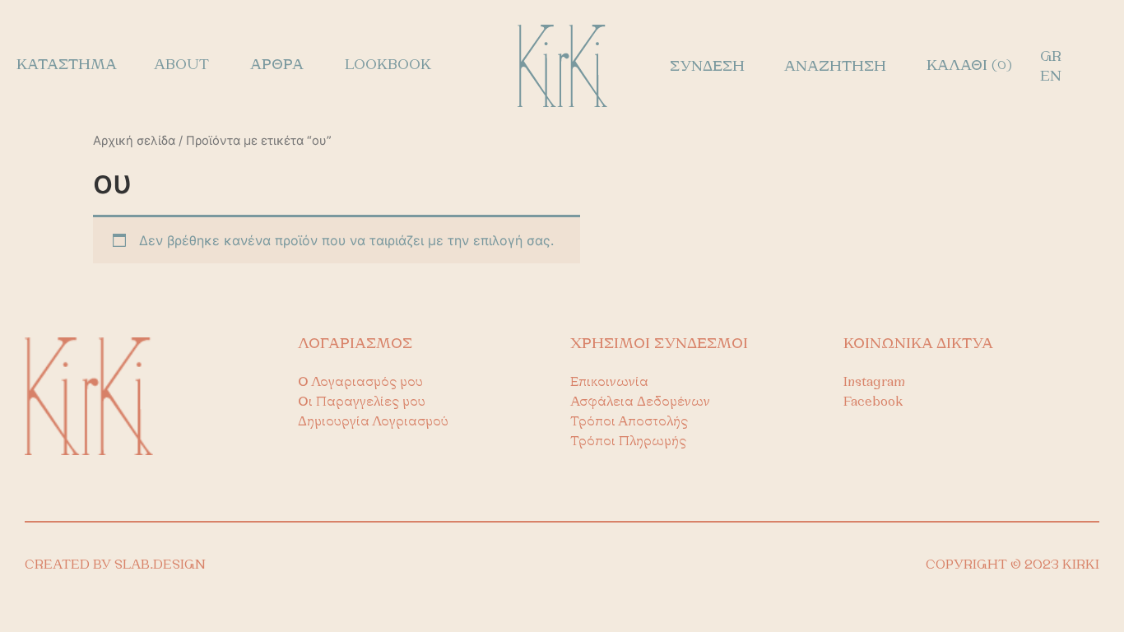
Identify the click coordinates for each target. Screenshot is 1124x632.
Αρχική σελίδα (134, 140)
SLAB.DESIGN (160, 565)
